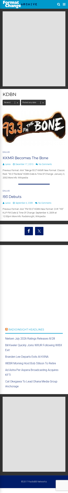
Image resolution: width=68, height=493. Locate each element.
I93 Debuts (12, 197)
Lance (7, 164)
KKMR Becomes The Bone (25, 158)
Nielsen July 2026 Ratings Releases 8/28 (30, 338)
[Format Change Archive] (20, 7)
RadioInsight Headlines (26, 329)
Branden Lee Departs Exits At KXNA (26, 356)
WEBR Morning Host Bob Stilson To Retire (30, 363)
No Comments (45, 164)
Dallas (6, 152)
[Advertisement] (34, 49)
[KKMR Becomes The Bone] (34, 144)
